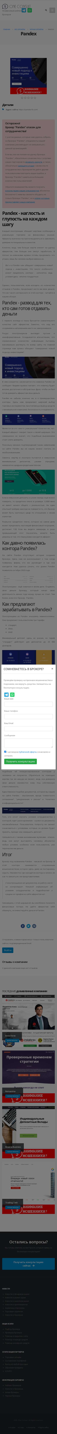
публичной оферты (28, 752)
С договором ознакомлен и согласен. (27, 754)
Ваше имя (8, 698)
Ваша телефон (11, 711)
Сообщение (9, 735)
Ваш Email (8, 723)
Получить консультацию (20, 761)
